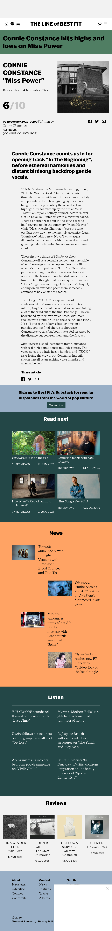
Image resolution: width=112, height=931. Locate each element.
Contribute (19, 898)
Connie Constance (22, 69)
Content (44, 880)
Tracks (43, 894)
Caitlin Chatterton (15, 126)
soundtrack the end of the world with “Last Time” (31, 716)
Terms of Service (22, 921)
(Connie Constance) (20, 133)
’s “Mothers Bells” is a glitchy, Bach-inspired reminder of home (78, 716)
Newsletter (19, 885)
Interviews (21, 464)
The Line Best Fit (56, 23)
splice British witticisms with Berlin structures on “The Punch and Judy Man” (76, 740)
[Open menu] (105, 23)
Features (45, 889)
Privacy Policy (47, 921)
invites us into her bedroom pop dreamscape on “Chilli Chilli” (31, 764)
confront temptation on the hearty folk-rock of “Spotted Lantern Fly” (77, 769)
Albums (10, 130)
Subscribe (56, 405)
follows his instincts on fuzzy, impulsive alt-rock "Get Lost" (32, 738)
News (43, 885)
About (16, 880)
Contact (17, 894)
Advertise (18, 889)
